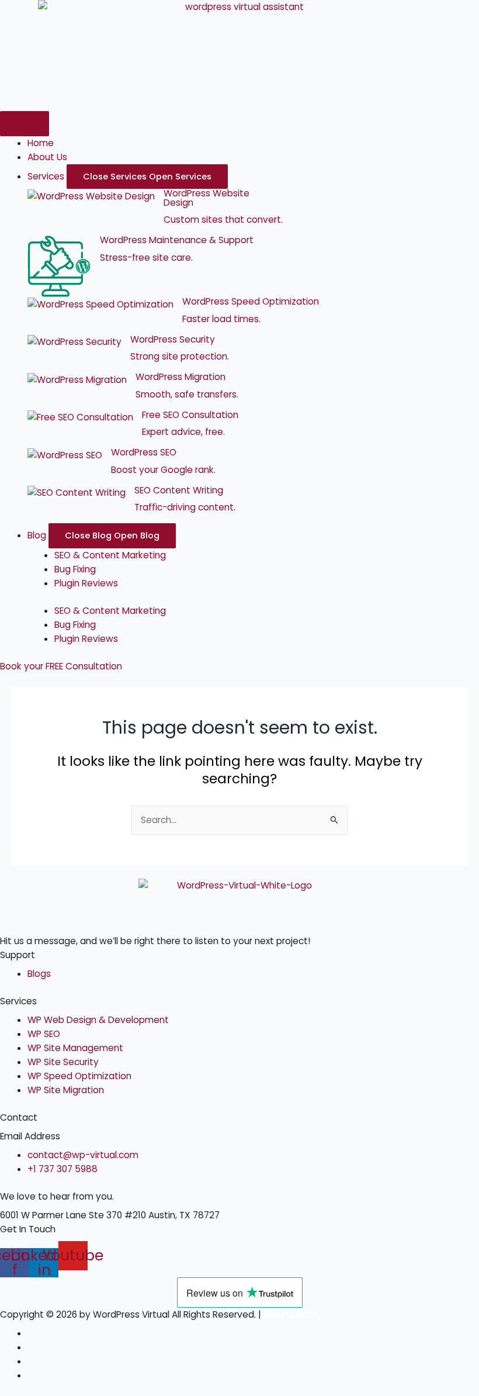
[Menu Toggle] (24, 123)
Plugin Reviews (86, 583)
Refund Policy (292, 1314)
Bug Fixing (75, 569)
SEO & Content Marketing (110, 555)
